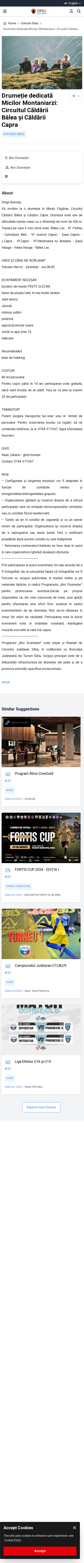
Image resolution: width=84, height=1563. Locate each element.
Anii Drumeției (19, 158)
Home (12, 23)
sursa (6, 682)
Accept (39, 1551)
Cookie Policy (12, 1540)
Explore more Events (41, 1107)
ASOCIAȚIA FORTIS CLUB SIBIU (42, 894)
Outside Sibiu (30, 23)
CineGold (29, 798)
